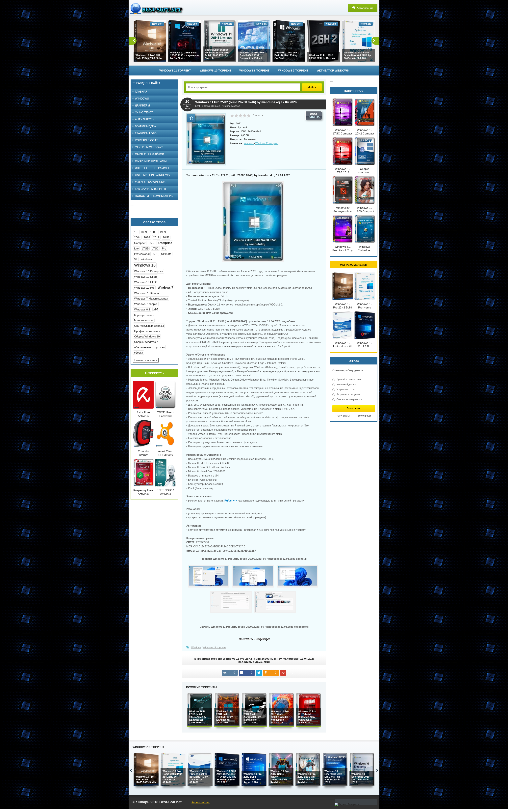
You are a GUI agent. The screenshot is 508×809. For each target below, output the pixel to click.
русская (160, 347)
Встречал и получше (348, 394)
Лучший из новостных (349, 379)
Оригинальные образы (149, 325)
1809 (143, 232)
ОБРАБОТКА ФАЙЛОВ (149, 154)
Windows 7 (165, 287)
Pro (164, 248)
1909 (163, 232)
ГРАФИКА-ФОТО (146, 133)
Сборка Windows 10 (147, 336)
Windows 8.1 (142, 309)
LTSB (145, 248)
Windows (249, 143)
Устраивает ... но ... (347, 389)
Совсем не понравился (350, 399)
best (197, 106)
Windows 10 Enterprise (148, 271)
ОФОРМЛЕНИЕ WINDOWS (152, 175)
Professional (142, 253)
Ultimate (166, 253)
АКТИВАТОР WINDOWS (333, 70)
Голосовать (354, 408)
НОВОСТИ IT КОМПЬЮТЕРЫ (154, 195)
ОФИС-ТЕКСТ (144, 112)
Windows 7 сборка (146, 303)
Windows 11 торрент (266, 143)
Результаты (343, 415)
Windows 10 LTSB (145, 276)
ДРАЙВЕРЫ (142, 105)
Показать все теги (145, 360)
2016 (147, 237)
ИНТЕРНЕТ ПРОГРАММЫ (152, 168)
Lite (136, 248)
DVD (151, 243)
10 (135, 232)
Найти (312, 87)
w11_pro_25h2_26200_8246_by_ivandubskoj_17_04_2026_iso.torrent (254, 639)
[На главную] (158, 8)
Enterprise (165, 243)
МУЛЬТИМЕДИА (145, 126)
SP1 (155, 253)
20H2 (166, 237)
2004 (137, 237)
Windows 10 (145, 265)
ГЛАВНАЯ (141, 91)
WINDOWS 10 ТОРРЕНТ (215, 70)
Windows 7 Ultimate (146, 293)
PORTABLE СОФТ (146, 140)
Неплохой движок (346, 384)
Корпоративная (144, 315)
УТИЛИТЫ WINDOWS (149, 147)
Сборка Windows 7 (146, 341)
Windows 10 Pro (144, 287)
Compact (139, 243)
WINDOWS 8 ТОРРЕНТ (254, 70)
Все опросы (364, 415)
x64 (155, 309)
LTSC (155, 248)
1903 (153, 232)
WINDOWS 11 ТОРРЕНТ (175, 70)
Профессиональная (147, 331)
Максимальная (144, 320)
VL (136, 259)
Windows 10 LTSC (145, 282)
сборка (138, 352)
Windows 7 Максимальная (151, 298)
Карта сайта (200, 802)
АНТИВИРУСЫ (144, 119)
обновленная (142, 347)
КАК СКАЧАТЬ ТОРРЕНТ (150, 188)
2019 (156, 237)
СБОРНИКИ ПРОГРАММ (151, 161)
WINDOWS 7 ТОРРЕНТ (293, 70)
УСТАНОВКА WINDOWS (150, 182)
